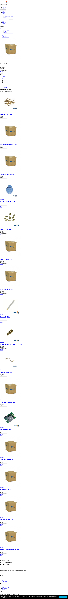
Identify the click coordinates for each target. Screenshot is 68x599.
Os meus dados (4, 581)
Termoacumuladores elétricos (8, 16)
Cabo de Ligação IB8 (7, 174)
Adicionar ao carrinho (3, 70)
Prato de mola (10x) (6, 114)
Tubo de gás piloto (6, 372)
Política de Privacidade (5, 587)
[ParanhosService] (3, 3)
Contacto (3, 589)
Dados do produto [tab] (4, 87)
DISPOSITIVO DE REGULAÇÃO (11, 344)
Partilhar (3, 76)
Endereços (3, 580)
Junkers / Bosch (6, 14)
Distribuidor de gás (6, 289)
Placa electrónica (5, 429)
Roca (5, 31)
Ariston (5, 17)
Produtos (3, 13)
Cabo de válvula (5, 489)
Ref (0, 67)
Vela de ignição (5, 317)
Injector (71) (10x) (6, 229)
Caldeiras (5, 15)
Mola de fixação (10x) (7, 519)
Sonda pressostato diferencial (9, 549)
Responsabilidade (4, 588)
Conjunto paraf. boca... (7, 402)
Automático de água (6, 459)
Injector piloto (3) (6, 259)
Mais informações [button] (4, 597)
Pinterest (3, 78)
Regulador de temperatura (8, 144)
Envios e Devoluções (5, 586)
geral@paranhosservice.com (6, 573)
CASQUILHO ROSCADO (8, 202)
